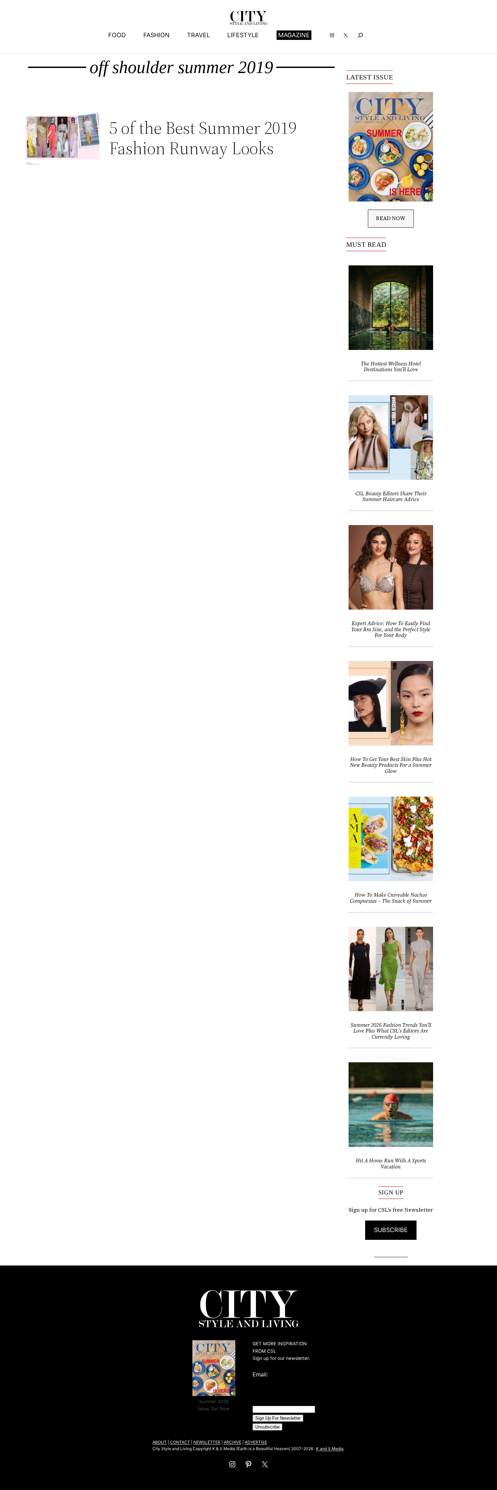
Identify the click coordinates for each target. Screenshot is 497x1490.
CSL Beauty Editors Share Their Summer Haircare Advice (390, 496)
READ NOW (390, 218)
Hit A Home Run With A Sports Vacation (391, 1163)
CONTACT (180, 1442)
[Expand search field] (360, 35)
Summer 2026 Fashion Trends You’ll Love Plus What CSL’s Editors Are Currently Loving (391, 1031)
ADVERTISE (256, 1442)
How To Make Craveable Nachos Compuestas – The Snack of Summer (390, 898)
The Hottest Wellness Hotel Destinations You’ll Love (391, 367)
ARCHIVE (232, 1442)
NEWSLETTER (206, 1442)
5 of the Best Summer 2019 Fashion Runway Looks (203, 138)
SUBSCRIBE (391, 1229)
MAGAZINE (294, 35)
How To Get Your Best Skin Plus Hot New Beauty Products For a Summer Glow (390, 765)
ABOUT (159, 1442)
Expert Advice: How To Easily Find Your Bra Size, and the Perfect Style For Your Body (390, 629)
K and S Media (330, 1448)
